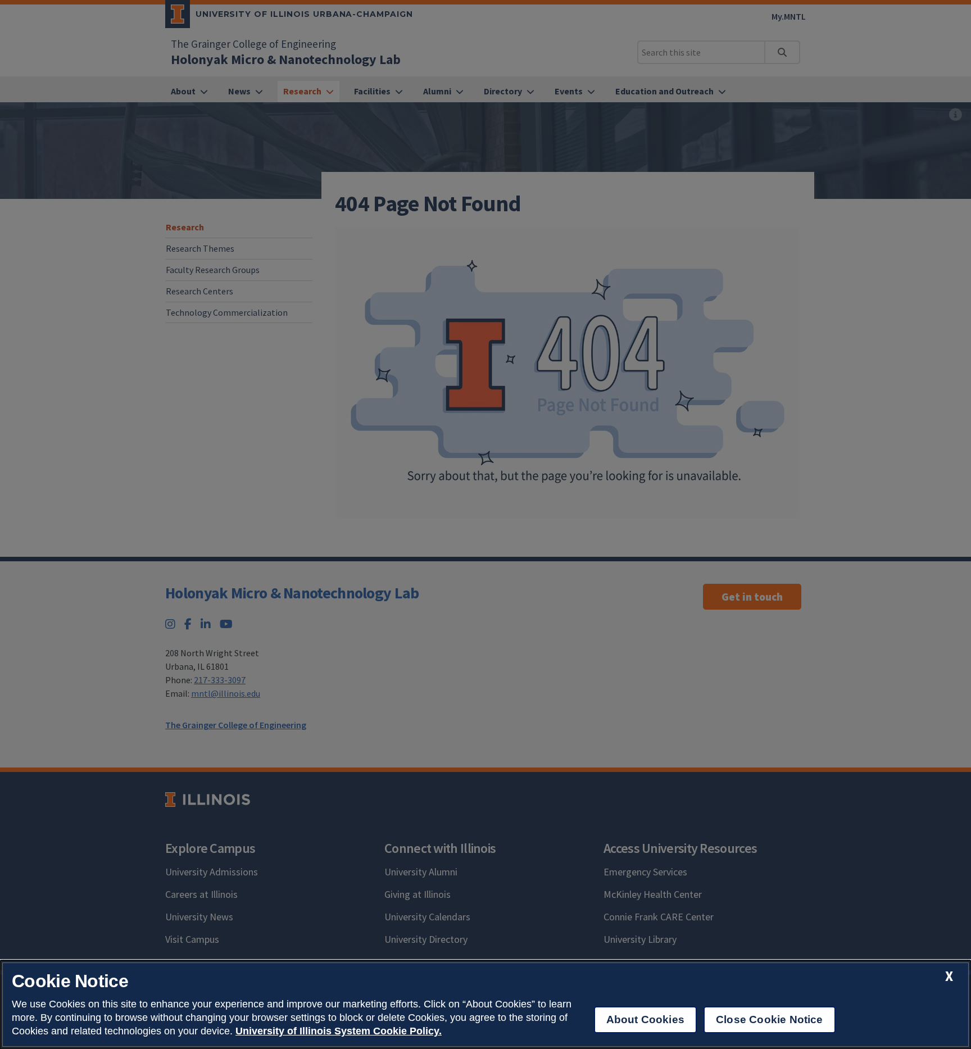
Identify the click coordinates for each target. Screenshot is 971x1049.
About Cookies (645, 1019)
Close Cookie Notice (769, 1019)
